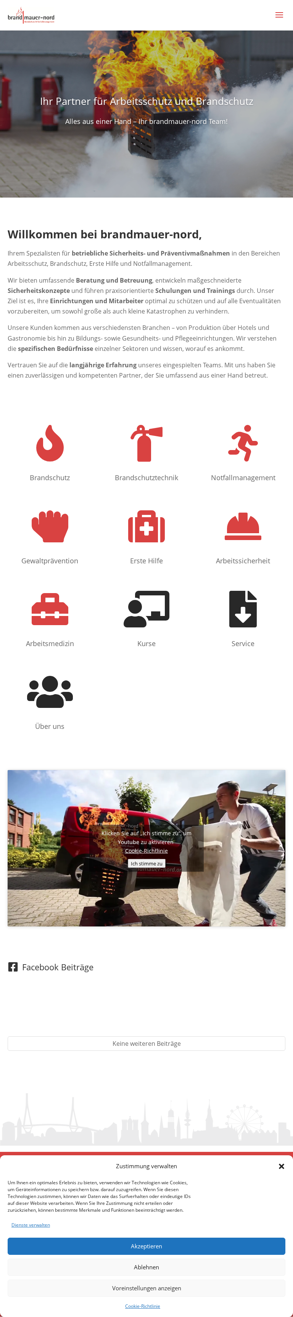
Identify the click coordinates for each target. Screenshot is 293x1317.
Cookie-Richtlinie (142, 1306)
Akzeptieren (146, 1246)
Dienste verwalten (30, 1225)
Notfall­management (243, 477)
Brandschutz (50, 477)
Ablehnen (146, 1267)
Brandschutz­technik (146, 477)
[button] (281, 1166)
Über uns (49, 726)
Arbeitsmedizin (50, 643)
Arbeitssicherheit (243, 560)
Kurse (146, 643)
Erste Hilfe (146, 560)
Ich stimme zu (147, 863)
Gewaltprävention (49, 560)
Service (243, 643)
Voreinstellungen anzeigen (146, 1288)
